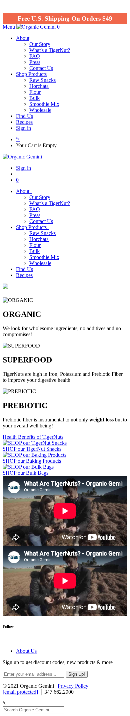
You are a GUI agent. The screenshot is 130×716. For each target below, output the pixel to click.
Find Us (24, 116)
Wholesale (40, 110)
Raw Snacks (42, 80)
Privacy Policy (73, 686)
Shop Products (31, 74)
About (22, 38)
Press (34, 62)
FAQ (34, 56)
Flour (35, 92)
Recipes (24, 122)
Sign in (23, 128)
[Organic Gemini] (36, 27)
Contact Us (41, 68)
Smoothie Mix (44, 104)
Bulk (34, 98)
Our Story (39, 44)
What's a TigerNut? (49, 50)
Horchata (39, 86)
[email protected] (20, 692)
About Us (26, 651)
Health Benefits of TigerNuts (33, 437)
